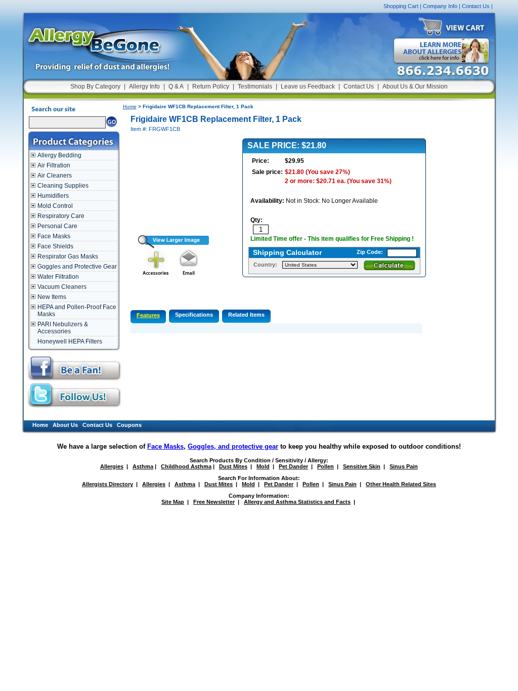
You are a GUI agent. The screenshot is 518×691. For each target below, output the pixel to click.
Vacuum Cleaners (62, 286)
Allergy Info (144, 86)
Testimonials (255, 86)
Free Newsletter (214, 502)
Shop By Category (95, 86)
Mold (263, 466)
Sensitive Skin (361, 466)
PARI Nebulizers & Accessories (62, 328)
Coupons (129, 425)
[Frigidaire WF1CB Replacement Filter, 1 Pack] (170, 246)
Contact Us (476, 6)
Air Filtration (53, 165)
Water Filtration (58, 276)
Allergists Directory (107, 484)
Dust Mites (233, 466)
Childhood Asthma (186, 466)
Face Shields (55, 246)
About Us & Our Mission (415, 86)
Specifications (194, 315)
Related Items (246, 315)
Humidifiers (53, 195)
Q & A (176, 86)
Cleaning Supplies (63, 185)
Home (130, 106)
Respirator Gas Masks (67, 256)
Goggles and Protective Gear (77, 266)
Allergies (111, 466)
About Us (65, 425)
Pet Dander (293, 466)
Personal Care (57, 226)
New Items (51, 296)
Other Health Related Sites (401, 484)
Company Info (440, 6)
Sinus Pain (404, 466)
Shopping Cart (400, 6)
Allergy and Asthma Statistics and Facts (297, 502)
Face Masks (53, 236)
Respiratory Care (60, 216)
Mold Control (55, 205)
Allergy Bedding (59, 155)
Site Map (172, 502)
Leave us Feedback (308, 86)
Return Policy (210, 86)
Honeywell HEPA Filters (69, 341)
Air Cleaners (54, 175)
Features (148, 315)
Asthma (143, 466)
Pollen (325, 466)
